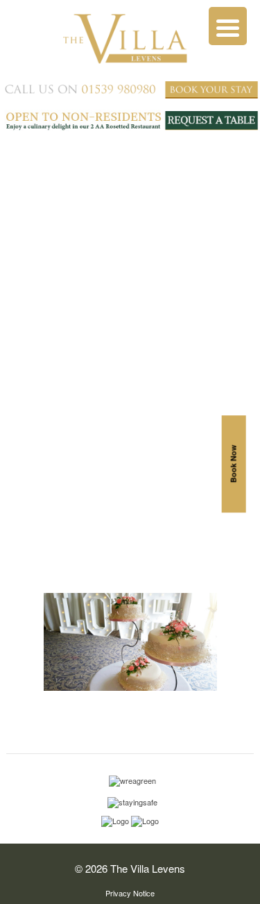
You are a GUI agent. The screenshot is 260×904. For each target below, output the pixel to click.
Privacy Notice (130, 892)
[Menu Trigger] (228, 26)
